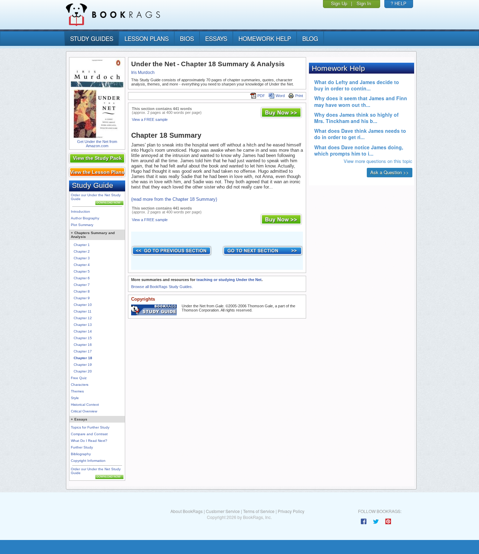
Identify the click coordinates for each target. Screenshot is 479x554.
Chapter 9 (82, 298)
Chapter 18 (83, 358)
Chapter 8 (82, 291)
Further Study (82, 447)
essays (216, 38)
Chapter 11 (83, 311)
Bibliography (81, 454)
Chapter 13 (83, 325)
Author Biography (85, 218)
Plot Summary (82, 225)
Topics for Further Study (90, 427)
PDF (261, 96)
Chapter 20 (83, 371)
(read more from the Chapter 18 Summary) (174, 199)
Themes (77, 391)
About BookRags (186, 511)
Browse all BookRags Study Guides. (162, 287)
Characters (79, 385)
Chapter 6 (82, 278)
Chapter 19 (83, 365)
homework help (264, 38)
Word (280, 96)
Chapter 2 (82, 251)
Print (299, 96)
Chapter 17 (83, 351)
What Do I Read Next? (89, 441)
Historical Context (85, 404)
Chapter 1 (82, 245)
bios (187, 38)
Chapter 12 (83, 318)
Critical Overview (84, 411)
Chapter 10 (83, 305)
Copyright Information (88, 461)
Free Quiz (79, 378)
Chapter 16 (83, 345)
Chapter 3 (82, 258)
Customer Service (223, 511)
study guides (91, 38)
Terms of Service (259, 511)
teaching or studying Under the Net (229, 280)
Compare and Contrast (89, 434)
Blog (310, 38)
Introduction (80, 211)
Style (75, 398)
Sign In (364, 3)
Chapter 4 (82, 265)
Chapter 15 (83, 338)
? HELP (398, 3)
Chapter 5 (82, 271)
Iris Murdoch (143, 72)
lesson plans (146, 38)
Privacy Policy (291, 511)
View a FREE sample (150, 119)
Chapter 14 (83, 331)
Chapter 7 (82, 285)
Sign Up (339, 3)
